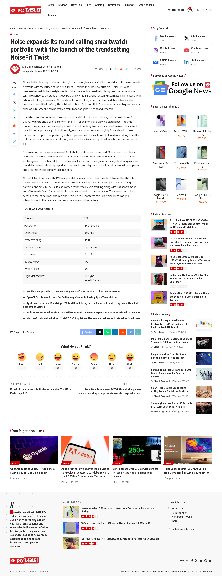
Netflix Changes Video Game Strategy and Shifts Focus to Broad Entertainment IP (73, 291)
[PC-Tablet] (26, 10)
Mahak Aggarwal (162, 381)
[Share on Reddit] (121, 69)
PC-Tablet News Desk (36, 66)
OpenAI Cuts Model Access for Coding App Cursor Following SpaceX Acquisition (71, 297)
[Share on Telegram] (14, 133)
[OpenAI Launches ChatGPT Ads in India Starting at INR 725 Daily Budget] (34, 450)
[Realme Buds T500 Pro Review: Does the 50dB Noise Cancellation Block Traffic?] (159, 297)
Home (12, 28)
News (19, 28)
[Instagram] (178, 10)
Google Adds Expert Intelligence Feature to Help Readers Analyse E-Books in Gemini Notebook (170, 324)
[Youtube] (197, 50)
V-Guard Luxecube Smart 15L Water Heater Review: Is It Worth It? (115, 523)
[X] (169, 10)
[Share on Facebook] (106, 69)
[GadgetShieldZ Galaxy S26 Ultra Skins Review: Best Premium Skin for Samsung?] (159, 279)
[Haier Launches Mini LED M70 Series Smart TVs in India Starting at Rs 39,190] (188, 450)
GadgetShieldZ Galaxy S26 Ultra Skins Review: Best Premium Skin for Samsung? (189, 278)
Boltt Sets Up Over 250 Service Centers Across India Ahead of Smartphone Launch (135, 472)
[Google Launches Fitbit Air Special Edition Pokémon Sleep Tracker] (204, 358)
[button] (193, 10)
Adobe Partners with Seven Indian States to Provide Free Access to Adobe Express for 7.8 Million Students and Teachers (85, 472)
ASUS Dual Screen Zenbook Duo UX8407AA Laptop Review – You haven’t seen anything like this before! (191, 260)
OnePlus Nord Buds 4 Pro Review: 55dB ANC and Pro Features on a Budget (120, 538)
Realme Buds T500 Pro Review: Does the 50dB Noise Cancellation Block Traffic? (189, 296)
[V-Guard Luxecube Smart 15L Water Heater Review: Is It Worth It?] (71, 528)
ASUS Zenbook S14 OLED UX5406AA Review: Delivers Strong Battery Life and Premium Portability (189, 224)
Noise (59, 117)
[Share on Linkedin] (14, 118)
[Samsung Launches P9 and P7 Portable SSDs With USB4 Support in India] (204, 408)
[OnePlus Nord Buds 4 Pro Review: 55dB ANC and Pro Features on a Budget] (71, 543)
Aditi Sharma (160, 332)
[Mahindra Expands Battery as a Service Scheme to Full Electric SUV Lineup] (204, 343)
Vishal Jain (158, 347)
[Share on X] (111, 69)
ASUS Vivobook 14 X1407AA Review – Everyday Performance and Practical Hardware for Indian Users (189, 242)
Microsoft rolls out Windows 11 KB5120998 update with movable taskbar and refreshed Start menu (83, 318)
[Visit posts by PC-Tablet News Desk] (15, 69)
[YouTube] (173, 10)
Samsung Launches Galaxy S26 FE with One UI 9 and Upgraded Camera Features (171, 373)
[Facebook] (165, 10)
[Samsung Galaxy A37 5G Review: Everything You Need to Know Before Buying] (71, 512)
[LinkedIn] (183, 10)
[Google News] (166, 62)
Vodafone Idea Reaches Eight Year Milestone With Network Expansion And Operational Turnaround (83, 312)
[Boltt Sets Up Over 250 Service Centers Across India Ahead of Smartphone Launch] (137, 450)
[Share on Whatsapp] (116, 69)
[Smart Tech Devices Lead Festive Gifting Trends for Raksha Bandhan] (204, 392)
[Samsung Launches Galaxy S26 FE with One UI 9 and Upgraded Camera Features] (204, 374)
